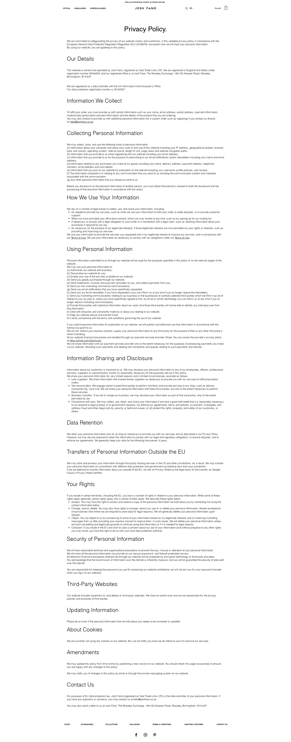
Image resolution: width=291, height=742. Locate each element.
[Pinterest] (154, 735)
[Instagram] (145, 735)
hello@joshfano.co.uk (81, 121)
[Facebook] (136, 735)
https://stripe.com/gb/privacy (85, 340)
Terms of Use (78, 237)
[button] (226, 8)
